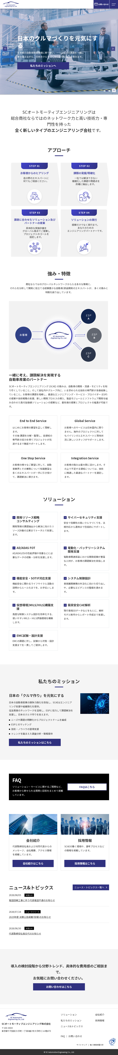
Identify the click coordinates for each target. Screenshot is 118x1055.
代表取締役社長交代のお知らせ (25, 933)
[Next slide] (113, 49)
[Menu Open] (113, 4)
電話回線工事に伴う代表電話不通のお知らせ (32, 900)
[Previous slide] (5, 49)
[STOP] (114, 90)
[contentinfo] (59, 1031)
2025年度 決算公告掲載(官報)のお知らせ (30, 917)
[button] (104, 91)
